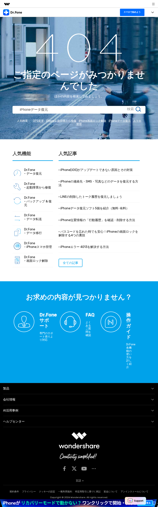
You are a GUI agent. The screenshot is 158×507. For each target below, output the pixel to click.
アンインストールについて (134, 491)
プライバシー (29, 491)
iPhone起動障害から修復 (61, 121)
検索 (130, 109)
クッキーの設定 (47, 491)
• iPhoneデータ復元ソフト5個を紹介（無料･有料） (94, 208)
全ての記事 (70, 263)
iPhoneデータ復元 (120, 121)
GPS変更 (38, 121)
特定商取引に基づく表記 (88, 491)
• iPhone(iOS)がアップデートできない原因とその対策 (96, 170)
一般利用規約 (65, 491)
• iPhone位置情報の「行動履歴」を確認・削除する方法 (97, 220)
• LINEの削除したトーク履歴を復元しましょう (90, 197)
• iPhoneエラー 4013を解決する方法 (84, 247)
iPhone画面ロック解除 (92, 121)
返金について (111, 491)
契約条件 (14, 491)
